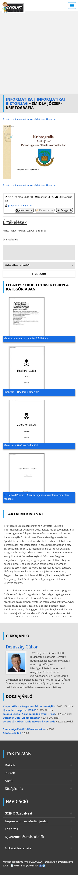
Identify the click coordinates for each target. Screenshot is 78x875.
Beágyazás (66, 210)
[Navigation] (72, 5)
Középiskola (14, 789)
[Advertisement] (39, 52)
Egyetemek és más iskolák (24, 837)
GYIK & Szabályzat (18, 813)
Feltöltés (11, 829)
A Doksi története (18, 848)
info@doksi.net (29, 865)
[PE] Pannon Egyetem (20, 205)
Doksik (10, 765)
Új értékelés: (11, 239)
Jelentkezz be (25, 210)
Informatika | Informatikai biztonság (35, 101)
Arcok (9, 781)
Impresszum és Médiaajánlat (26, 821)
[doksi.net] (13, 7)
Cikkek (10, 773)
